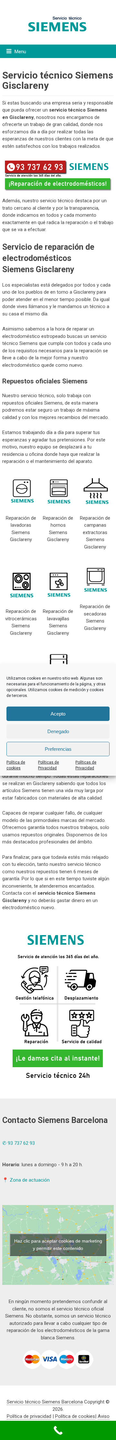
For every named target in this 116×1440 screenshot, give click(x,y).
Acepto (58, 713)
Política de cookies (15, 765)
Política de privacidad (29, 1416)
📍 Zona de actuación (26, 1180)
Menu (20, 51)
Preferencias (58, 749)
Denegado (58, 731)
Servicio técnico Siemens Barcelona (45, 1402)
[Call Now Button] (58, 1430)
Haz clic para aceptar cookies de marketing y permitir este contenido (58, 1244)
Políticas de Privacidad (48, 765)
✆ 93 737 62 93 (18, 1143)
